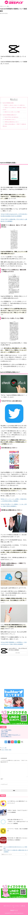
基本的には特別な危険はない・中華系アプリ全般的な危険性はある (14, 125)
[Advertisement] (14, 29)
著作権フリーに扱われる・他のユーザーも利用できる (14, 105)
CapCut (2, 749)
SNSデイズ (14, 910)
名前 (2, 778)
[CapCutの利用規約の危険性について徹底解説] (15, 742)
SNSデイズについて (7, 905)
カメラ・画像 (3, 747)
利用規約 (6, 749)
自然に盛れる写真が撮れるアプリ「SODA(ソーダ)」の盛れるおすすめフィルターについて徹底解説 (17, 821)
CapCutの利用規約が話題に (7, 102)
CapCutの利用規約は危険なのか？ (9, 114)
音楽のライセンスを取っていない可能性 (11, 111)
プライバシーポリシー (16, 905)
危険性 (10, 749)
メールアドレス (4, 784)
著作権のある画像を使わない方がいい (11, 121)
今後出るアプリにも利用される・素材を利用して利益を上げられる (14, 108)
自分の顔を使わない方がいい (9, 119)
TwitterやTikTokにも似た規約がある (10, 117)
